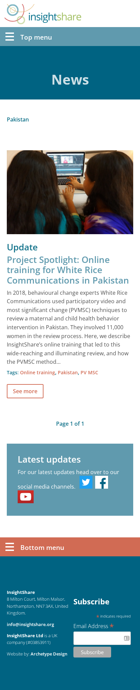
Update (22, 247)
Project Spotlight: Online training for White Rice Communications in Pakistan (68, 270)
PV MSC (89, 372)
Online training (37, 372)
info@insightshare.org (30, 624)
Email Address (93, 625)
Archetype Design (49, 654)
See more (25, 391)
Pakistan (68, 372)
